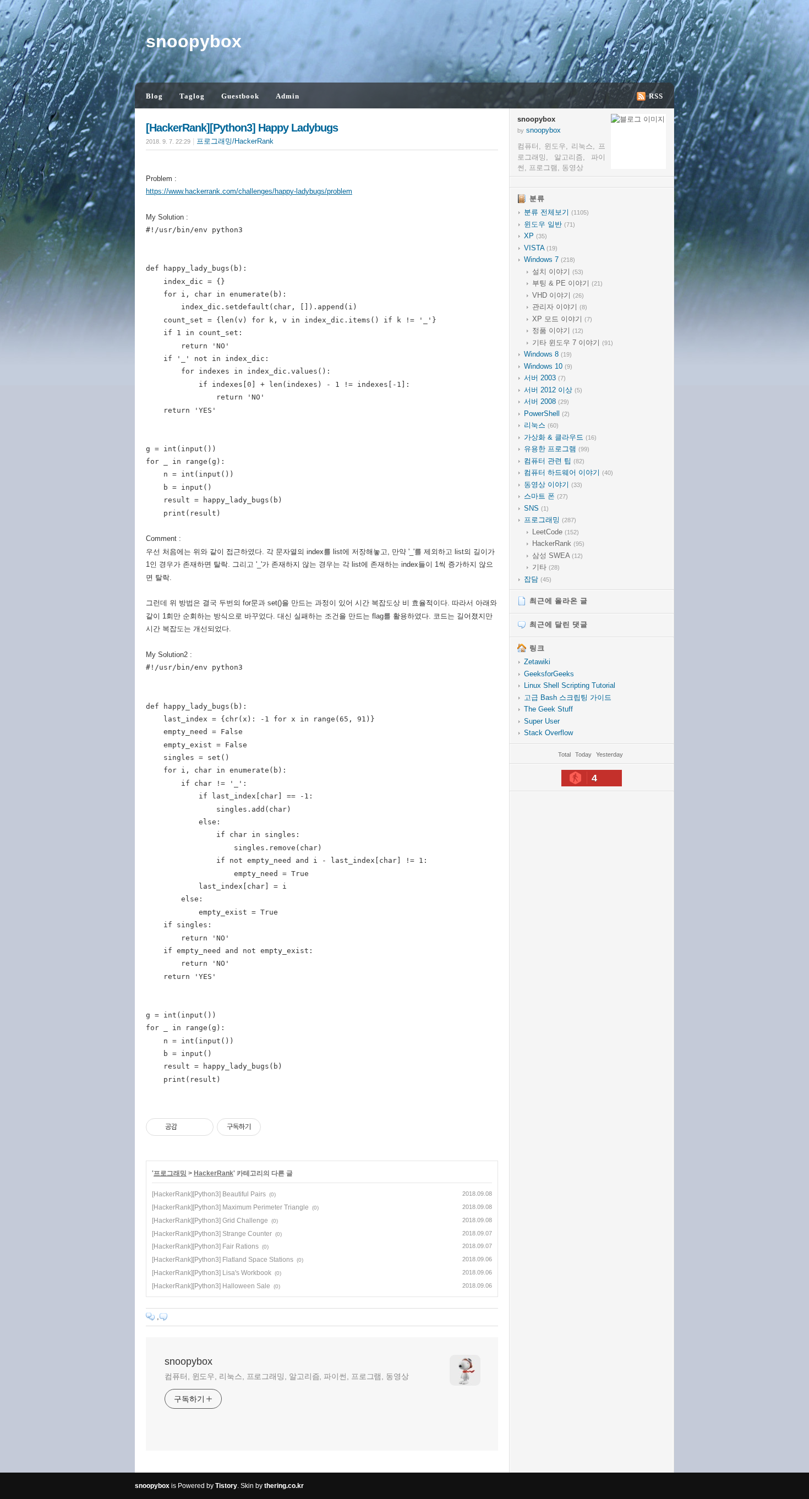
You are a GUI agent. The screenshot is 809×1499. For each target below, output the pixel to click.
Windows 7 (549, 259)
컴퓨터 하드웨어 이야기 (568, 472)
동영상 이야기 (553, 484)
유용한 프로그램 (556, 449)
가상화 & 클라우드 (560, 437)
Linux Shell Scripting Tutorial (569, 685)
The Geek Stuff (548, 709)
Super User (542, 721)
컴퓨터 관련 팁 (554, 461)
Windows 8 (548, 354)
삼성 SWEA (557, 555)
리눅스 (541, 425)
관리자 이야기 (559, 307)
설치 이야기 (557, 271)
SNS (536, 508)
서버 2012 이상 (553, 390)
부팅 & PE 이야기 (567, 283)
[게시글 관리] (201, 1127)
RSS (656, 96)
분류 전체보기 (556, 212)
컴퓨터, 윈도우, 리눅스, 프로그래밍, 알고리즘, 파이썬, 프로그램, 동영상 (287, 1376)
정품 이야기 (557, 330)
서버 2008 (546, 401)
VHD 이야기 (558, 295)
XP (535, 236)
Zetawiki (537, 662)
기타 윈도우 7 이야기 (572, 342)
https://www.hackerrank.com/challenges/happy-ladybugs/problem (249, 191)
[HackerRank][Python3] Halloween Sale (211, 1286)
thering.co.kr (284, 1486)
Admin (287, 96)
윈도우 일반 (549, 224)
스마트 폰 (546, 496)
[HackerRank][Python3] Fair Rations (205, 1246)
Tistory (226, 1486)
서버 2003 (545, 378)
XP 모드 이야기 (562, 319)
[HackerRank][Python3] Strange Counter (212, 1234)
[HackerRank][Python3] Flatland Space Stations (222, 1259)
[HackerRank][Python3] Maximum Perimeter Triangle (230, 1207)
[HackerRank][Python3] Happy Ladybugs (242, 128)
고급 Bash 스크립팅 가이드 (567, 697)
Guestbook (240, 96)
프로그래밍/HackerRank (235, 141)
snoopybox (194, 41)
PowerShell (547, 413)
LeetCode (555, 532)
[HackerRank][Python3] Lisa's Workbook (211, 1273)
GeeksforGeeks (549, 674)
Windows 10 (548, 366)
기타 (546, 567)
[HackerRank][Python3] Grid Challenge (210, 1220)
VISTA (540, 248)
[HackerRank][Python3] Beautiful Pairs (209, 1194)
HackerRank (213, 1173)
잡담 (537, 579)
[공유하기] (187, 1127)
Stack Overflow (548, 733)
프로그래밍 (170, 1173)
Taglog (192, 96)
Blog (154, 96)
